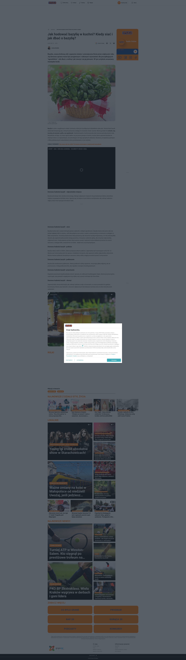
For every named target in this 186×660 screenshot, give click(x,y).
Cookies (75, 355)
